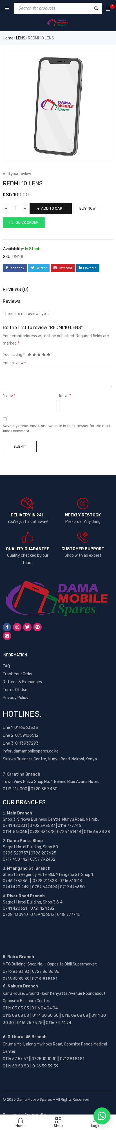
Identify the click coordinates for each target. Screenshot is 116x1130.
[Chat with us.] (101, 1115)
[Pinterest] (37, 627)
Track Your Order (18, 674)
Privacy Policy (15, 697)
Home (8, 38)
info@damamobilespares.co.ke (31, 751)
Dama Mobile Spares (34, 1099)
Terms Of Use (15, 689)
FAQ (6, 666)
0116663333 (26, 727)
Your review (14, 363)
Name (9, 395)
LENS (20, 38)
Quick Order (27, 222)
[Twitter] (27, 627)
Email (65, 395)
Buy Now (87, 208)
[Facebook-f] (7, 627)
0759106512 (27, 735)
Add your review (17, 174)
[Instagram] (17, 627)
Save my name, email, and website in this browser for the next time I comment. (56, 428)
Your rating (14, 354)
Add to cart (52, 208)
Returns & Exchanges (22, 682)
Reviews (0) (15, 289)
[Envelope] (7, 636)
